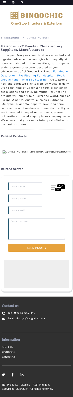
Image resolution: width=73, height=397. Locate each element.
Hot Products (10, 385)
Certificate (8, 352)
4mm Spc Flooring (34, 79)
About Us (7, 347)
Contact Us (8, 357)
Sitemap (25, 385)
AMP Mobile (40, 385)
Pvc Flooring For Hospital (36, 75)
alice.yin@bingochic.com (30, 319)
